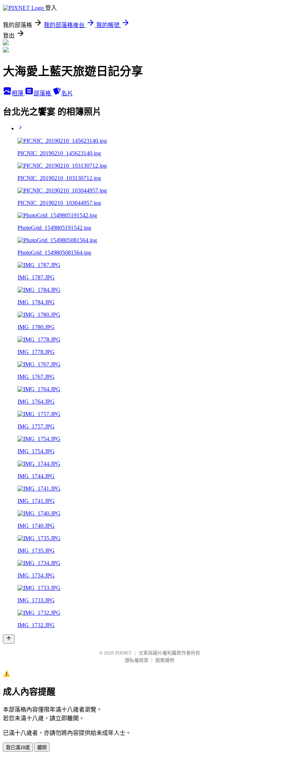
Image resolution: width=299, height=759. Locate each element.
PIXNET (123, 653)
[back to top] (9, 639)
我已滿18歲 (18, 747)
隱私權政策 (136, 660)
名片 (67, 93)
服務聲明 (164, 660)
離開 (42, 747)
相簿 (18, 93)
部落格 (43, 93)
